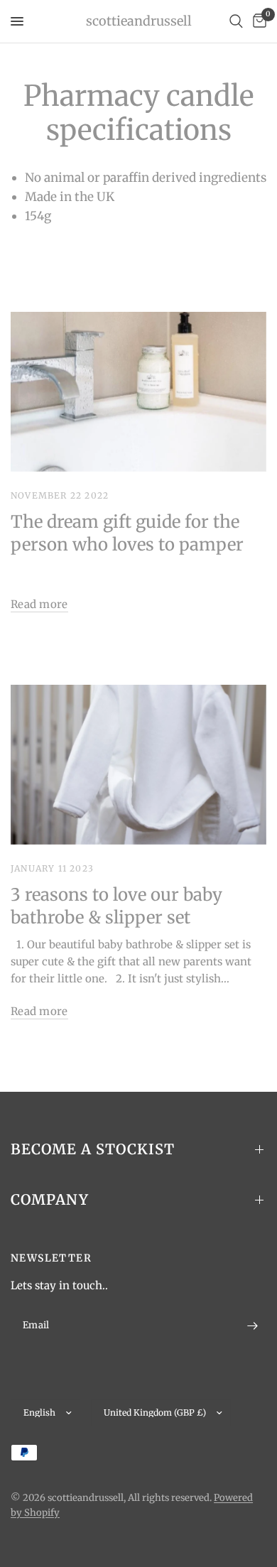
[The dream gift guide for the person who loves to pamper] (138, 392)
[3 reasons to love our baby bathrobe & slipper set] (138, 765)
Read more (39, 604)
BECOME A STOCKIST (93, 1149)
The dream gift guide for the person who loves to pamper (127, 533)
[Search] (236, 21)
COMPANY (50, 1199)
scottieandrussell (139, 21)
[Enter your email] (252, 1325)
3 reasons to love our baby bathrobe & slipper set (116, 906)
